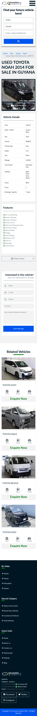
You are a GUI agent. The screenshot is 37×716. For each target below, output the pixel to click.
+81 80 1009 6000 (8, 686)
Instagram (9, 700)
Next (32, 106)
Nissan (6, 578)
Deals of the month (10, 606)
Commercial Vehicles (11, 616)
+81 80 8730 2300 (8, 684)
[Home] (12, 3)
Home (5, 53)
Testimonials (8, 653)
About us (6, 643)
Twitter (23, 694)
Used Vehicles (8, 621)
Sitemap (6, 658)
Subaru (6, 588)
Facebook (9, 694)
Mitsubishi (7, 583)
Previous (5, 106)
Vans (11, 53)
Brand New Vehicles (10, 611)
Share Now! (18, 259)
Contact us (7, 648)
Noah (25, 53)
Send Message (18, 329)
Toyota (18, 53)
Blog (5, 663)
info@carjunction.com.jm (15, 689)
